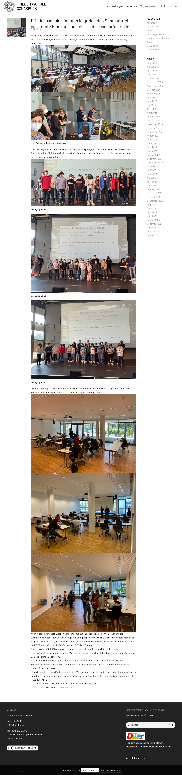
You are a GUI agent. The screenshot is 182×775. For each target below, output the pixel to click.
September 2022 (155, 200)
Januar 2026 (153, 78)
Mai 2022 (151, 208)
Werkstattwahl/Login (136, 757)
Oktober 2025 (153, 89)
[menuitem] (115, 6)
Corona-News (154, 26)
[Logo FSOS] (26, 6)
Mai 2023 (151, 177)
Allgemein (36, 29)
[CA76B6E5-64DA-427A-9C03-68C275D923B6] (16, 27)
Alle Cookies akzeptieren (90, 770)
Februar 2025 (153, 116)
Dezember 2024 (155, 120)
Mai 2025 (151, 105)
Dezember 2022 (155, 193)
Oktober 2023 (153, 166)
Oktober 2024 (154, 127)
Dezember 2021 (154, 223)
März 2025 (152, 112)
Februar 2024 (153, 154)
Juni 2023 (152, 173)
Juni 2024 (152, 139)
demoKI (151, 30)
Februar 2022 (153, 219)
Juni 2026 (152, 62)
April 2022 (152, 212)
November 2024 (155, 124)
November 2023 (155, 162)
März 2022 (152, 216)
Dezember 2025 (155, 82)
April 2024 (152, 147)
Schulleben (152, 45)
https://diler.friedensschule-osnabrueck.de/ (148, 746)
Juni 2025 (152, 101)
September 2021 (155, 231)
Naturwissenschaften (158, 38)
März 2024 (152, 150)
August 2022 (153, 204)
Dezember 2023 (155, 158)
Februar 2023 (153, 189)
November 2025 (155, 85)
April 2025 (152, 108)
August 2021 (153, 235)
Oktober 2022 (154, 196)
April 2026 (152, 70)
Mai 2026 (151, 66)
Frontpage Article (156, 34)
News (150, 41)
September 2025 (155, 93)
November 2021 (154, 227)
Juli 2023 (151, 170)
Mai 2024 (151, 143)
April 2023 (152, 181)
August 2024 (153, 135)
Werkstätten (153, 49)
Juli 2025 (151, 97)
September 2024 (155, 131)
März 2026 (152, 74)
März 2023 (152, 185)
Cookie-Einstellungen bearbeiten (111, 770)
